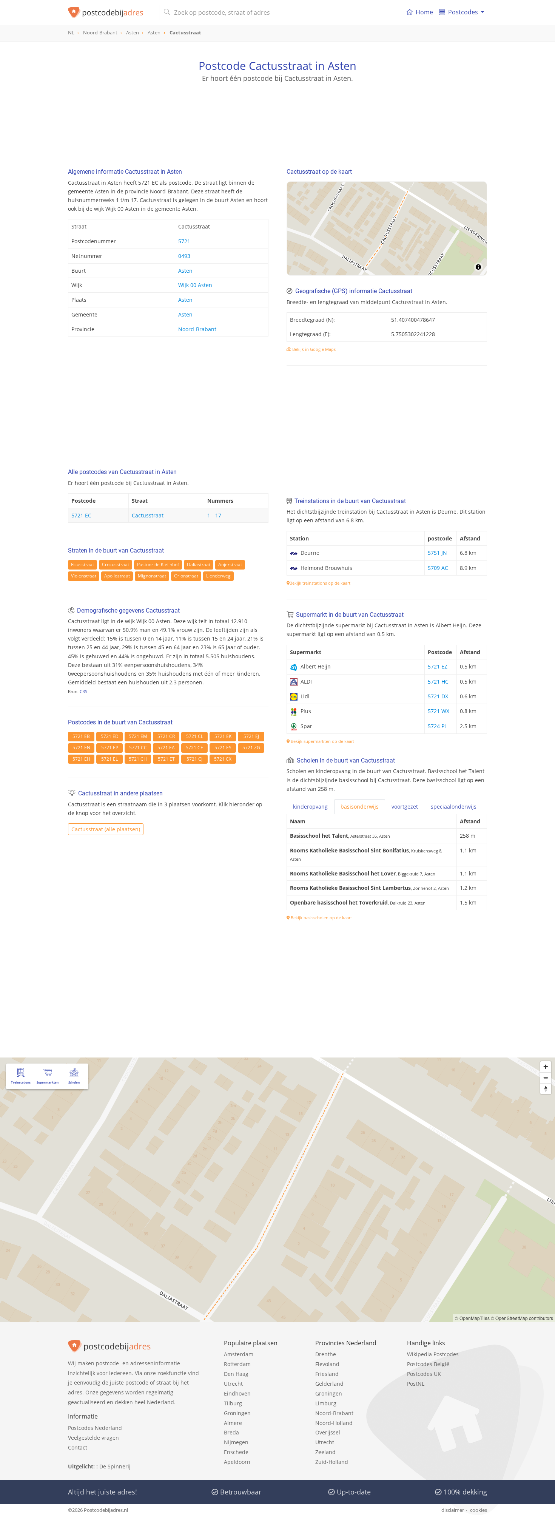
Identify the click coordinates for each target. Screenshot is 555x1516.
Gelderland (329, 1383)
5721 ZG (251, 747)
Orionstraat (186, 576)
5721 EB (81, 736)
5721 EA (166, 747)
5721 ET (166, 759)
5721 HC (438, 681)
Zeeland (325, 1452)
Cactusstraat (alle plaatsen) (105, 829)
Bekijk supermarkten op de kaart (322, 741)
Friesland (327, 1373)
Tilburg (233, 1403)
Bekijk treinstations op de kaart (320, 583)
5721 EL (109, 759)
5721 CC (138, 747)
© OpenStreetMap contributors (522, 1318)
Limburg (325, 1403)
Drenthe (325, 1354)
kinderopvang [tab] (310, 806)
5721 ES (222, 747)
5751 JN (437, 552)
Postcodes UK (424, 1373)
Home (424, 12)
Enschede (236, 1452)
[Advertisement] (277, 117)
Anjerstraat (230, 564)
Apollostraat (117, 576)
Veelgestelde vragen (93, 1437)
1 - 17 (214, 515)
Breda (231, 1432)
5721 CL (194, 736)
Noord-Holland (334, 1422)
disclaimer (452, 1510)
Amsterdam (238, 1354)
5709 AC (438, 567)
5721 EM (138, 736)
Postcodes (463, 12)
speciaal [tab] (453, 806)
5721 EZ (437, 666)
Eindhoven (237, 1393)
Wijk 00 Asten (195, 285)
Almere (233, 1422)
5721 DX (438, 696)
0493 (184, 255)
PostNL (415, 1383)
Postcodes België (428, 1364)
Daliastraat (198, 564)
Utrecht (233, 1383)
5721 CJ (194, 759)
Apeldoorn (237, 1461)
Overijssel (327, 1432)
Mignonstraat (152, 576)
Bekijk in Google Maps (313, 349)
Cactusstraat (147, 515)
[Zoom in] (545, 1066)
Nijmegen (236, 1442)
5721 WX (438, 711)
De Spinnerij (115, 1466)
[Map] (387, 228)
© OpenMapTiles (472, 1318)
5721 (184, 241)
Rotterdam (237, 1364)
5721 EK (222, 736)
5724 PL (437, 726)
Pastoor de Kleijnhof (158, 564)
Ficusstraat (82, 564)
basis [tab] (360, 806)
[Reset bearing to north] (545, 1088)
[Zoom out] (545, 1077)
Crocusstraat (115, 564)
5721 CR (166, 736)
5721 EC (81, 515)
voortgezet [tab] (405, 806)
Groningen (237, 1413)
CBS (83, 691)
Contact (77, 1447)
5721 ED (110, 736)
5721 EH (81, 759)
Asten (185, 270)
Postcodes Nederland (95, 1427)
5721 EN (81, 747)
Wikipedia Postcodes (433, 1354)
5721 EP (109, 747)
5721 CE (194, 747)
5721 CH (138, 759)
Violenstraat (83, 576)
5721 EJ (251, 736)
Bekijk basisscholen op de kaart (321, 917)
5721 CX (222, 759)
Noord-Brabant (197, 329)
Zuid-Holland (331, 1461)
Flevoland (327, 1364)
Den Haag (236, 1373)
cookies (478, 1510)
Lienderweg (218, 576)
